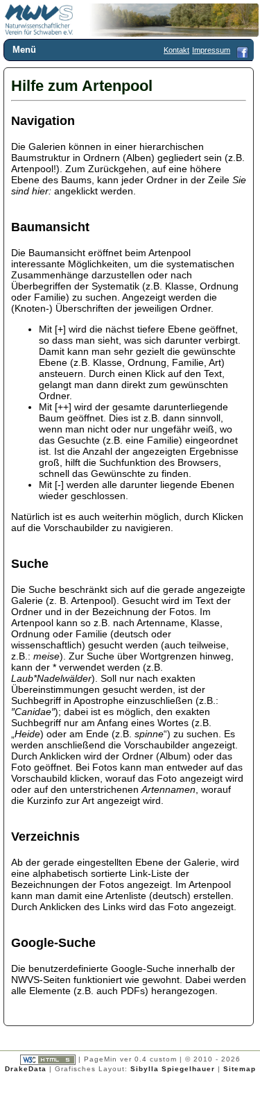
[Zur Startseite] (39, 32)
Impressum (211, 50)
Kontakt (176, 50)
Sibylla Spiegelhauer (172, 1069)
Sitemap (239, 1069)
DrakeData (25, 1069)
